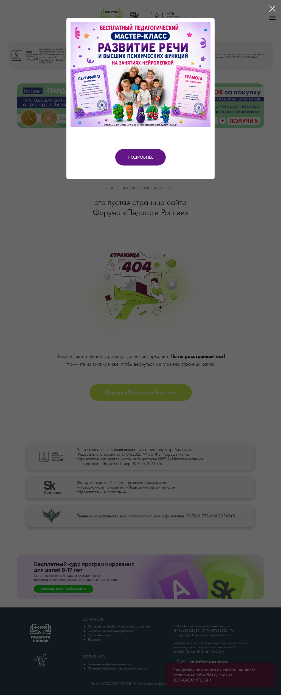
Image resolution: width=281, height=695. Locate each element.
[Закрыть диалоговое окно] (272, 9)
